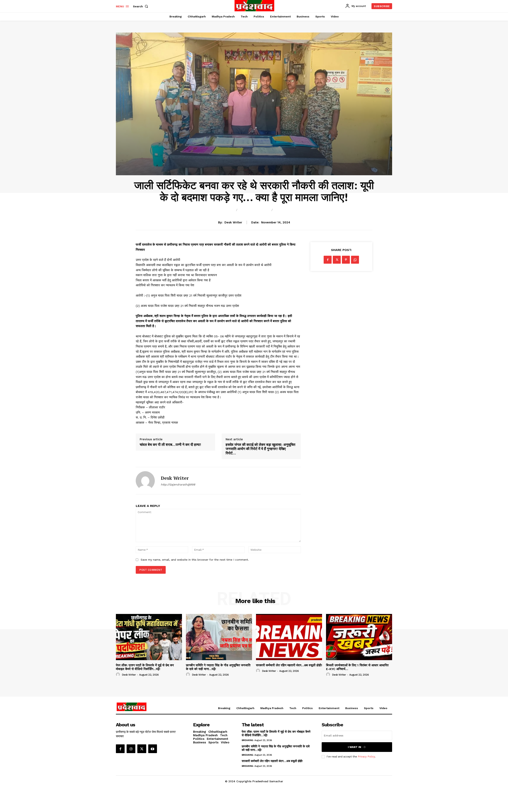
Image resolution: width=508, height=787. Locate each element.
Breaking (224, 210)
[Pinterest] (346, 260)
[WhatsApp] (355, 260)
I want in (354, 747)
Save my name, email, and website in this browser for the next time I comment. (195, 559)
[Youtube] (152, 748)
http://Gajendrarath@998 (178, 484)
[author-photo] (118, 674)
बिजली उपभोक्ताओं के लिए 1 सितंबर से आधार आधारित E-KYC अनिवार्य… (357, 667)
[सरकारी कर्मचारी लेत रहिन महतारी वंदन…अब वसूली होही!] (289, 637)
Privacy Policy (366, 756)
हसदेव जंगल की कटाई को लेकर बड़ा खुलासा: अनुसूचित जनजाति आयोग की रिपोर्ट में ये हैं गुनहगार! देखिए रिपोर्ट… (260, 448)
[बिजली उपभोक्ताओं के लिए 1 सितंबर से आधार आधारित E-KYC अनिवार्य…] (359, 637)
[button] (141, 6)
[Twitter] (337, 260)
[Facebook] (328, 260)
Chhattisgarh (254, 210)
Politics (284, 210)
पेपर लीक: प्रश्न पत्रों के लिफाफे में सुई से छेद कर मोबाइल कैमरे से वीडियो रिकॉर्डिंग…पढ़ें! (145, 667)
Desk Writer (233, 222)
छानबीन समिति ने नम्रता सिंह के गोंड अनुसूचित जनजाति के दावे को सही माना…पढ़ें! (218, 667)
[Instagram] (131, 748)
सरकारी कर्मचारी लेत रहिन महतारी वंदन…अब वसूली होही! (289, 665)
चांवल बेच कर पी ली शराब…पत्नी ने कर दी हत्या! (170, 444)
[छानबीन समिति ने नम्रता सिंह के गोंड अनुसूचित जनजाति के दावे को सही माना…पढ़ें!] (219, 637)
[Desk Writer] (145, 480)
